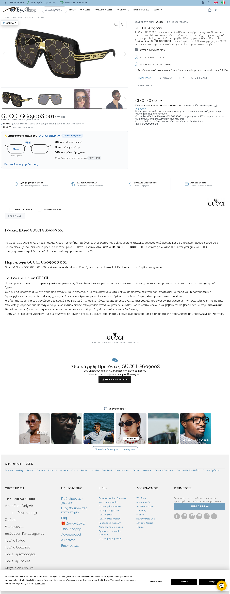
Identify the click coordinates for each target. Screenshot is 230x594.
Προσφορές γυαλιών (110, 522)
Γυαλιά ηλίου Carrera (110, 506)
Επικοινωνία (14, 526)
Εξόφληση (145, 85)
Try (181, 78)
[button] (54, 9)
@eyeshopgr (117, 408)
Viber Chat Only (17, 505)
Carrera (41, 470)
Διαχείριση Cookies (19, 568)
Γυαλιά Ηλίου (15, 540)
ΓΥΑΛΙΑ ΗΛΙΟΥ (17, 17)
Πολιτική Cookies (17, 561)
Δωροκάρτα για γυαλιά (111, 527)
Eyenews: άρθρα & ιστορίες (113, 498)
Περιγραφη (145, 78)
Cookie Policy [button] (103, 580)
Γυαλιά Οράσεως (212, 470)
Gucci (74, 470)
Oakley (19, 470)
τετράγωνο (140, 108)
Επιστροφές (70, 546)
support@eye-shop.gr (21, 512)
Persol (30, 470)
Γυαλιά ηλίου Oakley (109, 518)
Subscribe (198, 506)
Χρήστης (141, 510)
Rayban (9, 470)
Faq (64, 518)
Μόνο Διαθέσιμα (24, 209)
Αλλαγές (68, 540)
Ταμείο (140, 527)
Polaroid (52, 470)
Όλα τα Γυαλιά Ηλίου (188, 470)
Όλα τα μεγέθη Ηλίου (110, 538)
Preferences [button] (40, 584)
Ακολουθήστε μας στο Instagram (116, 449)
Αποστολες (199, 78)
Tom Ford (107, 470)
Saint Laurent (122, 470)
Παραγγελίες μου (145, 518)
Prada (84, 470)
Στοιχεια (166, 78)
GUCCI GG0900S (38, 17)
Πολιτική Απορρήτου (20, 554)
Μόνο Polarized (52, 209)
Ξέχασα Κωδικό (144, 522)
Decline (184, 582)
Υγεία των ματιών (108, 502)
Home (7, 17)
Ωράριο (10, 519)
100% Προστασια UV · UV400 (154, 64)
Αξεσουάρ (15, 216)
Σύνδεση (141, 498)
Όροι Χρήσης (71, 529)
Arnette (64, 470)
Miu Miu (95, 470)
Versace (147, 470)
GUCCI (27, 17)
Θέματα (158, 10)
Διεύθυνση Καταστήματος (24, 533)
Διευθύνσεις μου (145, 506)
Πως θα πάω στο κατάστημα (74, 510)
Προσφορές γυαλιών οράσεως (110, 533)
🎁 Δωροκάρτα (73, 523)
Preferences (156, 582)
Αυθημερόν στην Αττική (43, 2)
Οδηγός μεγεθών (50, 135)
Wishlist (140, 514)
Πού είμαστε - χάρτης (72, 501)
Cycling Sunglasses (109, 510)
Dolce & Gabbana (164, 470)
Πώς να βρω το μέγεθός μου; (21, 164)
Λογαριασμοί (71, 534)
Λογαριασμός (143, 502)
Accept (212, 582)
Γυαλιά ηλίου (105, 514)
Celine (136, 470)
